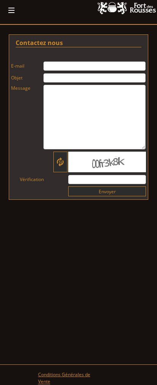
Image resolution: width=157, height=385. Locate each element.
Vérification (32, 179)
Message (20, 88)
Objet (16, 77)
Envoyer (107, 191)
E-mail (17, 66)
